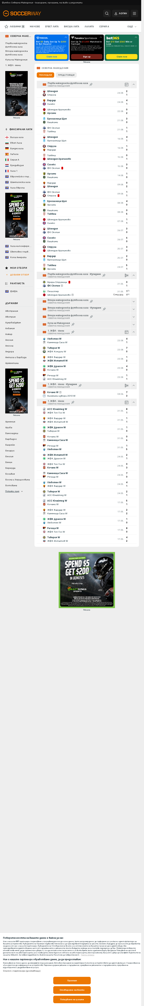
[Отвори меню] (134, 13)
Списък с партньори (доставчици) (21, 971)
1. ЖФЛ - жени (13, 65)
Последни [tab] (45, 75)
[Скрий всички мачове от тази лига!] (134, 84)
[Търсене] (107, 13)
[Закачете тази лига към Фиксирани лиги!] (91, 85)
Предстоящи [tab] (66, 75)
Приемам (72, 980)
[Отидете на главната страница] (29, 13)
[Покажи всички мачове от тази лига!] (134, 301)
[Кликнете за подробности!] (87, 92)
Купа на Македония (16, 59)
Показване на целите (72, 999)
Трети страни (87, 955)
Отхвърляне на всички (72, 990)
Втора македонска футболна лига (16, 53)
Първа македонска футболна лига (16, 45)
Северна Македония (55, 68)
